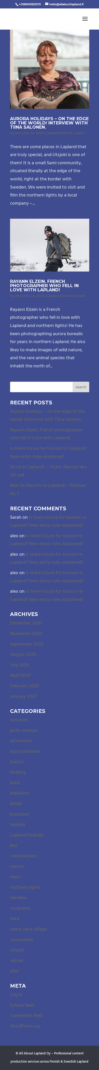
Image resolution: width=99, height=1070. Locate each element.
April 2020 (20, 675)
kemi (15, 783)
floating (18, 772)
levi (13, 845)
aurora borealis (25, 751)
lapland (17, 825)
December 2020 (26, 623)
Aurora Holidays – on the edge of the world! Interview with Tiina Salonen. (49, 123)
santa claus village (28, 929)
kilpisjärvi (19, 793)
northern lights (25, 887)
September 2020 (26, 644)
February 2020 (24, 686)
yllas (14, 971)
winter (16, 961)
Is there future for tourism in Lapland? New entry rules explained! (48, 453)
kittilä (16, 804)
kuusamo (19, 814)
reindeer (18, 898)
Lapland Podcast (59, 133)
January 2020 (23, 696)
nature (16, 867)
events (17, 762)
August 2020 (23, 654)
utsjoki (79, 133)
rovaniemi (20, 908)
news (15, 877)
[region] (49, 1025)
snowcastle (21, 940)
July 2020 (19, 665)
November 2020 (26, 634)
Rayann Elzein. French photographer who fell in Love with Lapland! (44, 285)
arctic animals (24, 731)
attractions (21, 741)
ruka (14, 919)
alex (18, 133)
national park (23, 856)
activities (19, 720)
